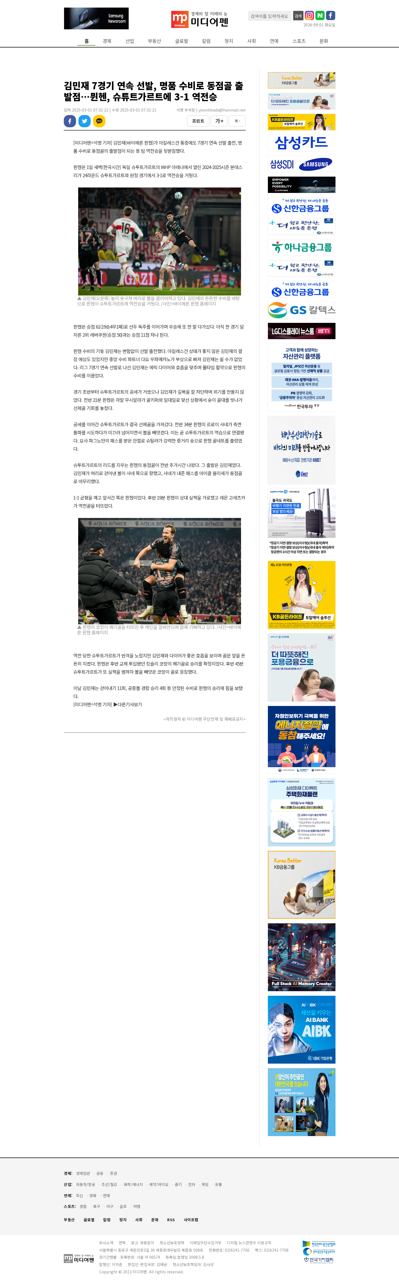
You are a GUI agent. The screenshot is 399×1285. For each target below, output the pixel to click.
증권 (113, 1173)
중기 (178, 1184)
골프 (123, 1206)
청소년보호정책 (172, 1242)
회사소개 (106, 1242)
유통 (218, 1184)
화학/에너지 (133, 1184)
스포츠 (299, 40)
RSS (171, 1219)
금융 (99, 1173)
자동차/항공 (85, 1184)
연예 (274, 40)
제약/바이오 (159, 1184)
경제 (107, 40)
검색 (298, 15)
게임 (204, 1184)
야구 (109, 1206)
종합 (83, 1206)
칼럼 (206, 40)
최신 (79, 1195)
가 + (219, 121)
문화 (323, 40)
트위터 (84, 121)
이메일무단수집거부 (205, 1242)
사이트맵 (191, 1219)
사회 (251, 40)
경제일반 (83, 1173)
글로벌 (181, 40)
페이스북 (70, 121)
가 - (237, 120)
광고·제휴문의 (142, 1242)
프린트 (198, 120)
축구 (96, 1206)
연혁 (122, 1242)
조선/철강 (109, 1184)
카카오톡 (99, 121)
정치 (228, 40)
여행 (136, 1206)
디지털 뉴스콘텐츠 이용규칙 (249, 1242)
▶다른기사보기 (127, 704)
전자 (191, 1184)
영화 (92, 1195)
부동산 (154, 40)
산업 (129, 40)
